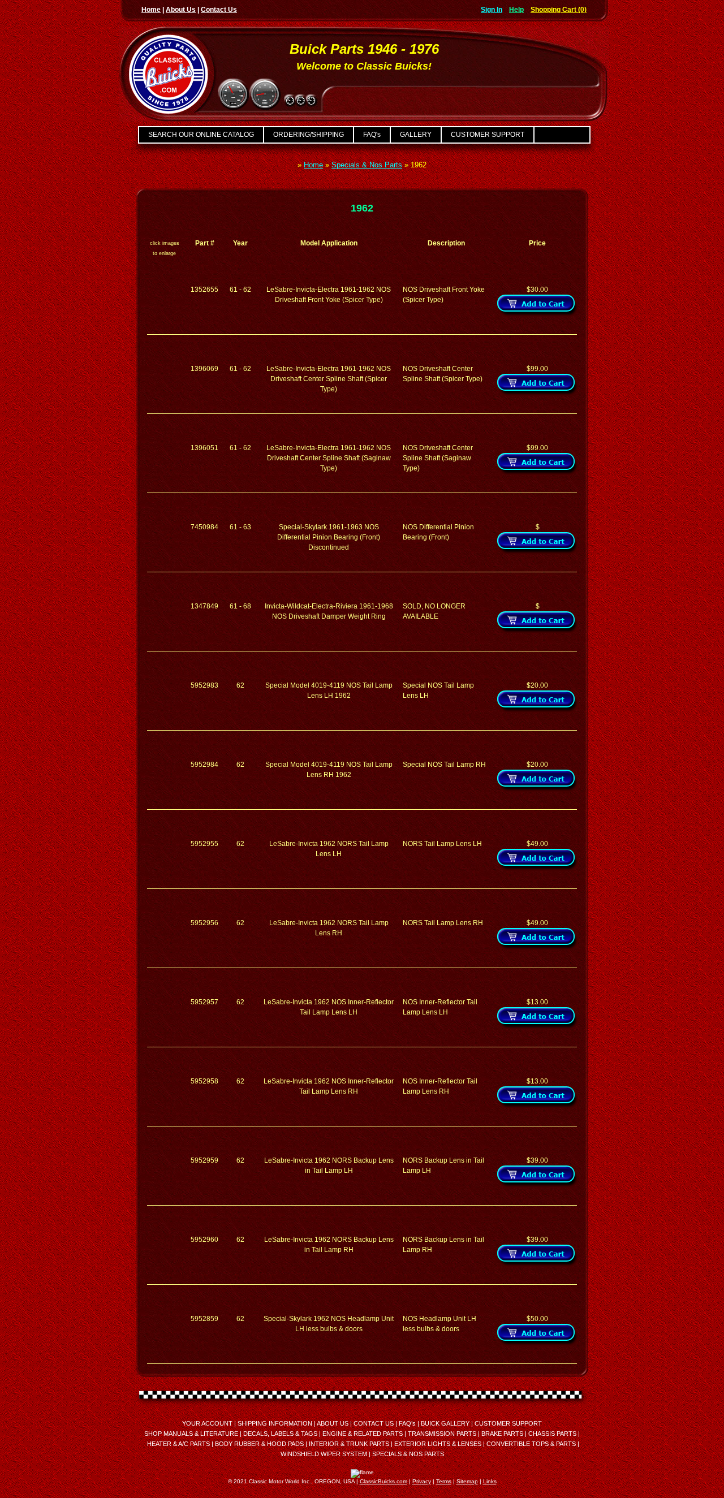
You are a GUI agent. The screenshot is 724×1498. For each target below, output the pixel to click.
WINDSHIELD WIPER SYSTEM (324, 1453)
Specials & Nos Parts (366, 165)
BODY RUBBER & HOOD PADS (259, 1443)
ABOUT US (332, 1423)
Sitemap (467, 1481)
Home (151, 10)
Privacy (421, 1481)
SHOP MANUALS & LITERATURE (191, 1433)
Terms (443, 1481)
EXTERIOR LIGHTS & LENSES (437, 1443)
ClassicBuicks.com (383, 1481)
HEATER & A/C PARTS (178, 1443)
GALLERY (416, 135)
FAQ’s (407, 1423)
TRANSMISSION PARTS (442, 1433)
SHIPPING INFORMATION (275, 1423)
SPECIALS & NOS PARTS (408, 1453)
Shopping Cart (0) (559, 10)
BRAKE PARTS (502, 1433)
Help (516, 10)
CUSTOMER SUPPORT (487, 135)
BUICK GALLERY (445, 1423)
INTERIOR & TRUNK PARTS (349, 1443)
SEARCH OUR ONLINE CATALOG (201, 135)
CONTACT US (374, 1423)
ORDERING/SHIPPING (308, 135)
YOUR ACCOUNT (207, 1423)
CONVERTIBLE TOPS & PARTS (531, 1443)
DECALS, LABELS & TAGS (280, 1433)
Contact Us (219, 10)
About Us (181, 10)
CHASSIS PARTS (552, 1433)
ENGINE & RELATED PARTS (362, 1433)
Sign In (491, 10)
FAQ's (372, 135)
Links (490, 1481)
